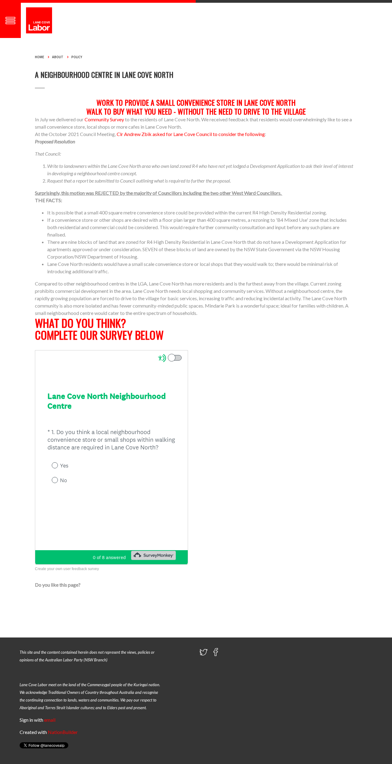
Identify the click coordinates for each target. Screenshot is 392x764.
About (57, 57)
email (49, 720)
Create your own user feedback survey (67, 569)
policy (76, 57)
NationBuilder (63, 732)
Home (39, 57)
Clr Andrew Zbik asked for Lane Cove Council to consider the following (191, 134)
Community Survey (104, 119)
